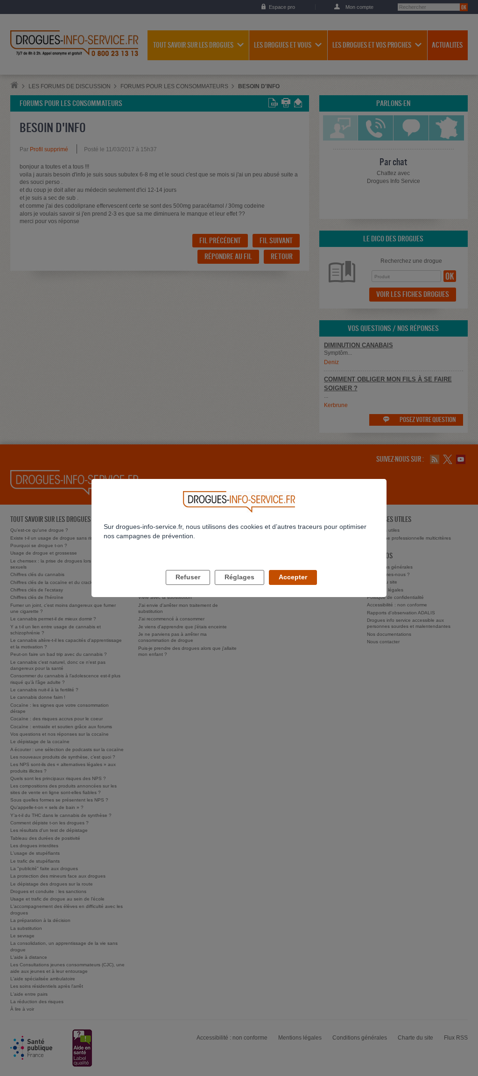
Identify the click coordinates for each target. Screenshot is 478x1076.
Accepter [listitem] (293, 577)
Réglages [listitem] (239, 577)
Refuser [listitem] (188, 577)
